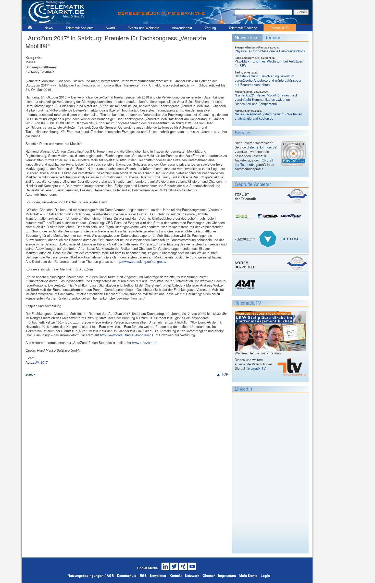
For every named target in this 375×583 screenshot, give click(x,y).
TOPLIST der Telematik (254, 162)
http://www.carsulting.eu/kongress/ (141, 261)
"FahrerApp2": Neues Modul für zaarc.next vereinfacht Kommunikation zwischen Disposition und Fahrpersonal (266, 99)
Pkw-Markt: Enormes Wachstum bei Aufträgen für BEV (269, 63)
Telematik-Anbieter (79, 27)
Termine (273, 37)
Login (265, 575)
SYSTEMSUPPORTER (245, 264)
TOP (225, 374)
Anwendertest (182, 27)
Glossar (209, 575)
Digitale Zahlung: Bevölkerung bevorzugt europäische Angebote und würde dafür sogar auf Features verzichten (268, 80)
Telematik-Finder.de (243, 27)
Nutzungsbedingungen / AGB (91, 575)
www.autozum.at (144, 342)
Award (110, 27)
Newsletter (158, 575)
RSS (143, 575)
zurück (30, 374)
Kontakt (176, 575)
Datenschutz (126, 575)
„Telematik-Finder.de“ (262, 147)
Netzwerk (192, 575)
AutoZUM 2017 (37, 362)
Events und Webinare (143, 27)
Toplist (297, 196)
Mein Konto (248, 575)
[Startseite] (167, 21)
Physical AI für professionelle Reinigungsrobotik (270, 50)
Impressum (227, 575)
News (49, 27)
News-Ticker (247, 37)
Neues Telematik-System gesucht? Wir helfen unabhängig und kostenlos (268, 116)
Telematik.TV (280, 27)
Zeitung (210, 27)
